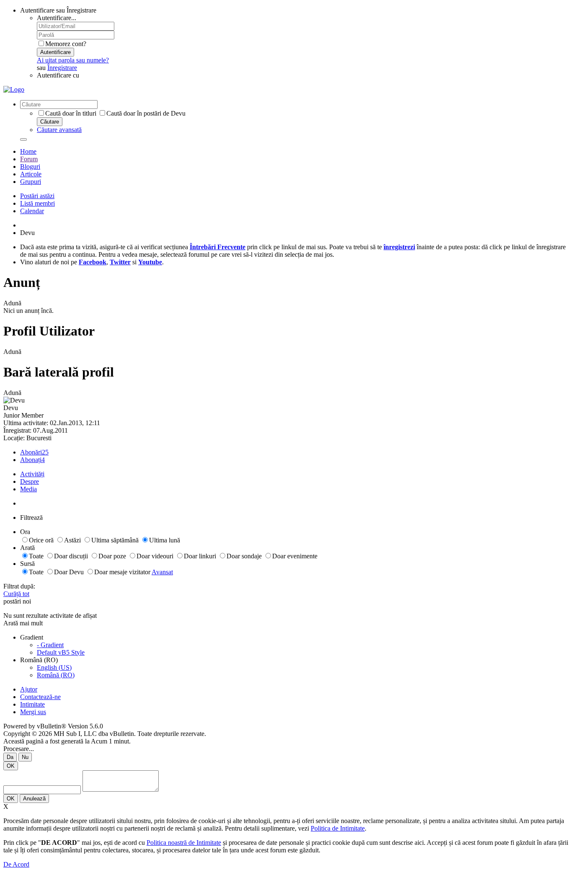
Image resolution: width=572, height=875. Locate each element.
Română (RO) (56, 675)
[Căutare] (23, 139)
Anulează (34, 798)
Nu (25, 757)
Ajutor (28, 689)
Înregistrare (62, 67)
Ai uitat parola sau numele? (73, 60)
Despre (29, 481)
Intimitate (32, 704)
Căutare (49, 122)
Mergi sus (33, 711)
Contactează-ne (40, 696)
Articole (30, 174)
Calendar (32, 210)
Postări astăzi (37, 195)
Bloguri (30, 166)
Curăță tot (16, 593)
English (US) (54, 667)
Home (28, 151)
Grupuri (30, 181)
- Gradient (50, 644)
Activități (32, 474)
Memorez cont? (65, 43)
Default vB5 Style (61, 652)
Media (28, 489)
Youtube (150, 262)
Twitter (120, 262)
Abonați (30, 459)
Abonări (31, 452)
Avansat (162, 572)
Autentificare (55, 52)
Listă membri (37, 203)
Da (10, 757)
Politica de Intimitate (338, 828)
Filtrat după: (19, 586)
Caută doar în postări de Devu (146, 113)
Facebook (92, 262)
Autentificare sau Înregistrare (58, 10)
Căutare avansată (59, 129)
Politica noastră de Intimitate (184, 842)
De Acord (16, 864)
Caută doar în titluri (70, 113)
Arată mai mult (23, 623)
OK (11, 766)
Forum (29, 159)
